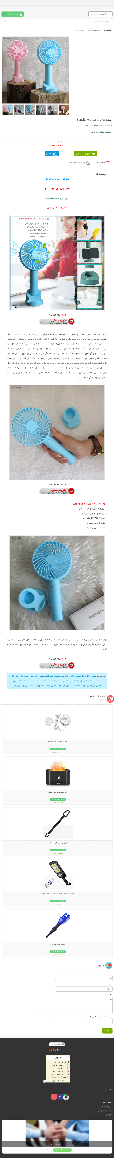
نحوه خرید (108, 1115)
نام (112, 973)
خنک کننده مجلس (46, 676)
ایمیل (111, 983)
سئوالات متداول (106, 1107)
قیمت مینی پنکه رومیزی (68, 681)
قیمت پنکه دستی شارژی (18, 676)
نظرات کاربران (79, 30)
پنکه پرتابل (53, 681)
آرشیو (101, 701)
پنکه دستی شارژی (78, 676)
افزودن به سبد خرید (82, 154)
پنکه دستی (100, 681)
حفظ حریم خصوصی (105, 1111)
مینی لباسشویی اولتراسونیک (57, 741)
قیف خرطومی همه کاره (57, 944)
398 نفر (49, 154)
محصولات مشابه (94, 30)
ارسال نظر (107, 1031)
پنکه (88, 676)
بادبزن (93, 676)
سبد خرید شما (13, 14)
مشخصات (107, 30)
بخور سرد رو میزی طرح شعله (57, 792)
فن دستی (33, 676)
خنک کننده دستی (62, 676)
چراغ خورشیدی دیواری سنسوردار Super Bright (58, 894)
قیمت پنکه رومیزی (87, 681)
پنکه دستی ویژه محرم (22, 681)
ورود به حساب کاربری (62, 1150)
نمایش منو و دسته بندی (98, 14)
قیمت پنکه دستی (58, 685)
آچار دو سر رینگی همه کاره (58, 843)
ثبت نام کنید (46, 1150)
